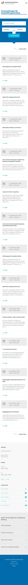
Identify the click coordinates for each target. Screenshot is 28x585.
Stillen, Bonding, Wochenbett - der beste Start (11, 127)
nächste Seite (22, 49)
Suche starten (15, 35)
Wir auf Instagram (5, 497)
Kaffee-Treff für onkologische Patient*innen (11, 97)
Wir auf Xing (3, 501)
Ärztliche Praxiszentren (7, 532)
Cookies (14, 565)
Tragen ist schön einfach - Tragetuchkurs (10, 192)
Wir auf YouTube (4, 493)
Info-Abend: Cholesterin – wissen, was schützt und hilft (13, 317)
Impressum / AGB (14, 563)
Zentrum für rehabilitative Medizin (10, 547)
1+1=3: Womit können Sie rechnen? (9, 349)
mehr (5, 80)
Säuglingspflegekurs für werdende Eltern (10, 411)
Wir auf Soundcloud (5, 505)
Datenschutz (14, 561)
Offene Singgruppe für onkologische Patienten (11, 66)
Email (2, 479)
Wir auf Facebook (4, 488)
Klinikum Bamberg (6, 525)
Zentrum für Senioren (7, 540)
